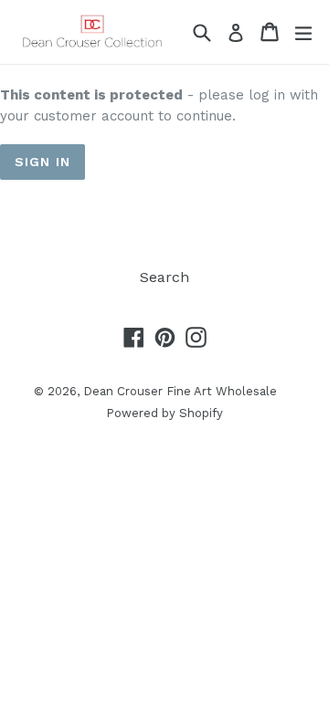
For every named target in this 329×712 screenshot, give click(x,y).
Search (164, 277)
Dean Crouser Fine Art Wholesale (180, 391)
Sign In (42, 161)
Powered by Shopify (164, 413)
